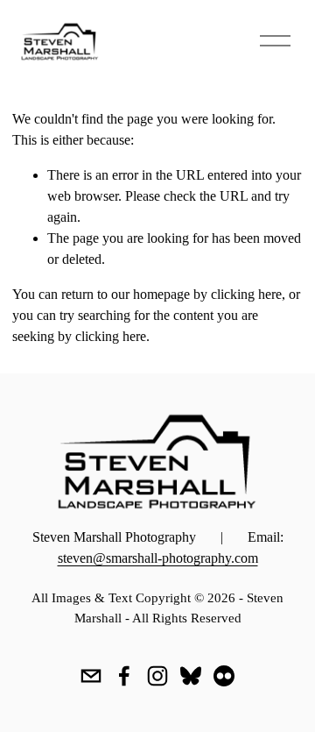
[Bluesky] (190, 675)
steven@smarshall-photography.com (158, 558)
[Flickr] (224, 675)
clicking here (246, 294)
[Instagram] (157, 675)
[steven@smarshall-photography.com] (91, 675)
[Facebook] (124, 675)
